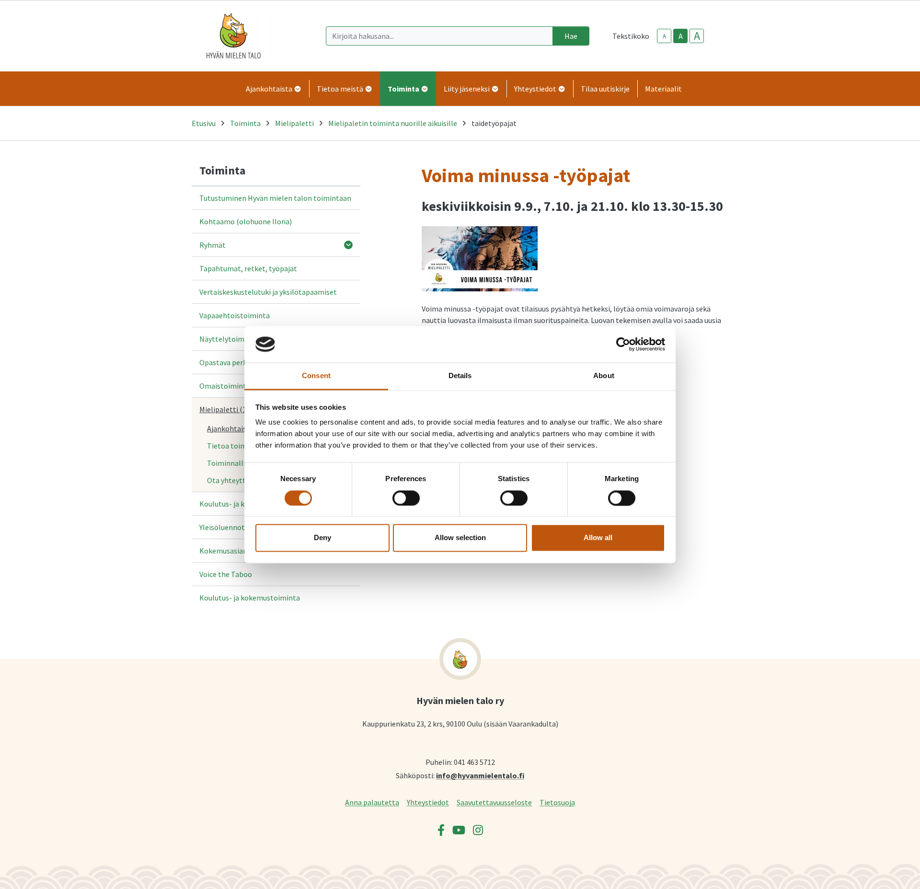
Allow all (598, 538)
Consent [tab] (316, 376)
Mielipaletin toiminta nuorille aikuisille (392, 123)
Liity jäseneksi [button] (467, 88)
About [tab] (603, 376)
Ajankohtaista (230, 428)
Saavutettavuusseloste (494, 802)
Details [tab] (460, 376)
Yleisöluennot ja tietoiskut (243, 527)
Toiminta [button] (404, 88)
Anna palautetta (372, 802)
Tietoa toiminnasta (239, 445)
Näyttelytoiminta (228, 339)
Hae (570, 36)
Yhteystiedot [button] (536, 88)
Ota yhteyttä (228, 480)
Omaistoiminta (224, 386)
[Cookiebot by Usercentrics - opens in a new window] (623, 344)
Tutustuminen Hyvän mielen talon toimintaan (275, 198)
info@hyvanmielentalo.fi (480, 775)
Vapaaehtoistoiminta (234, 315)
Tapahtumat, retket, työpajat (248, 268)
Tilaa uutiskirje (605, 88)
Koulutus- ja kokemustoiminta (249, 597)
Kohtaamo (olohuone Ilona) (245, 221)
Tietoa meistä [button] (341, 88)
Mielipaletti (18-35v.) (233, 409)
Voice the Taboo (225, 574)
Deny (322, 538)
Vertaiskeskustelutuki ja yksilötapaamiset (268, 292)
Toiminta (245, 123)
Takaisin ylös (885, 872)
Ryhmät (212, 245)
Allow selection (460, 538)
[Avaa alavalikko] (348, 245)
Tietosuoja (557, 802)
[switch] (406, 498)
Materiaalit (663, 88)
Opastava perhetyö (230, 362)
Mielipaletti (294, 123)
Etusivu (204, 123)
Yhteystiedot (428, 802)
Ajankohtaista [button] (270, 88)
